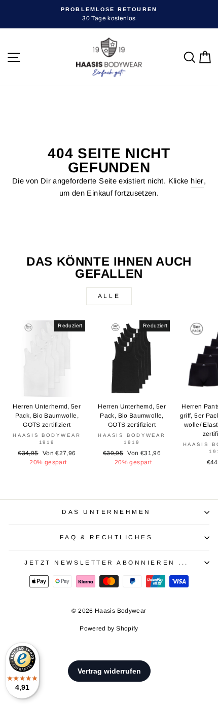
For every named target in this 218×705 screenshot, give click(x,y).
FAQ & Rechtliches (106, 537)
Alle (109, 296)
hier (197, 181)
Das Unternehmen (106, 511)
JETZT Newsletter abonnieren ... (106, 562)
